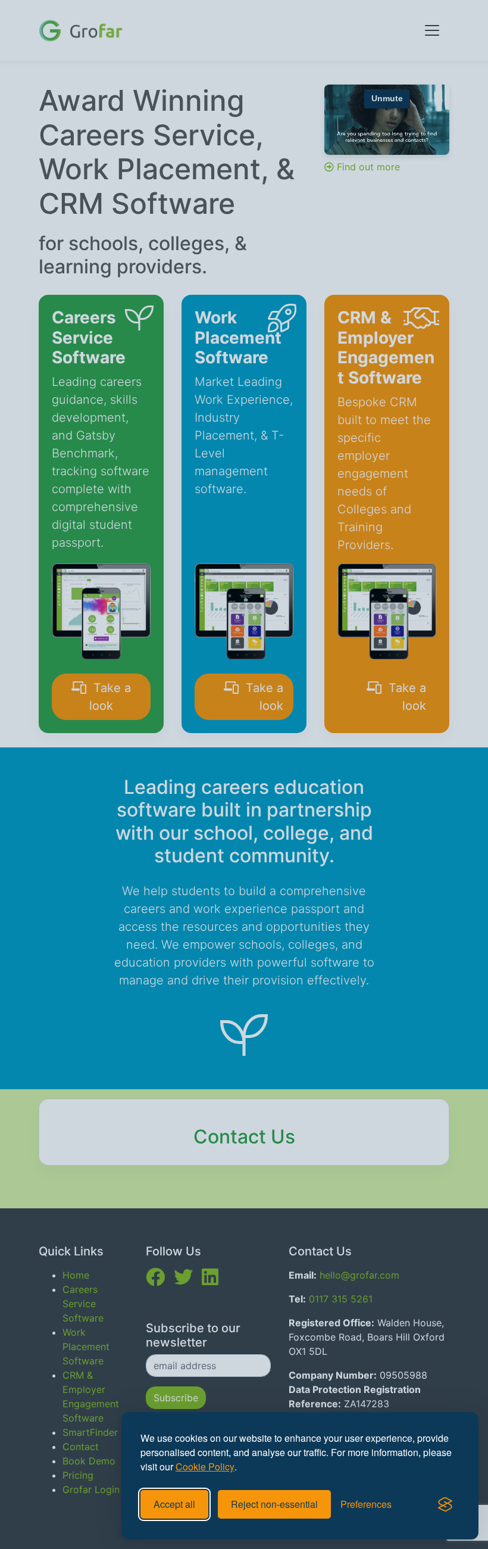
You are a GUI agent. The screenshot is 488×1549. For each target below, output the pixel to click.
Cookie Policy (205, 1466)
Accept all (174, 1504)
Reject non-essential (274, 1504)
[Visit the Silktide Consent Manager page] (445, 1504)
